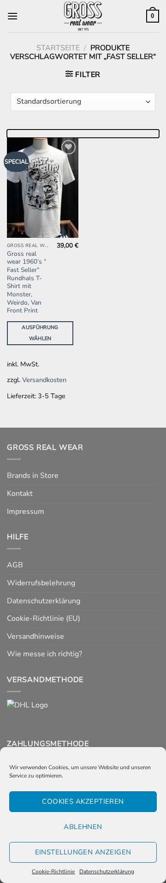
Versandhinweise (35, 636)
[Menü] (12, 16)
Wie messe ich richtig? (44, 654)
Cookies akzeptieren (83, 801)
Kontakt (20, 494)
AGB (15, 565)
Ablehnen (83, 826)
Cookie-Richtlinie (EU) (43, 618)
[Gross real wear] (83, 16)
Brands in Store (33, 476)
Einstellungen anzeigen (83, 852)
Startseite (58, 48)
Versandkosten (44, 379)
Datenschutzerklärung (106, 871)
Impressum (25, 511)
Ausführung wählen (40, 333)
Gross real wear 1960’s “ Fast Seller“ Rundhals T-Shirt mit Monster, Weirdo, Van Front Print (26, 282)
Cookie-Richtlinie (53, 871)
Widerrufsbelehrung (41, 583)
